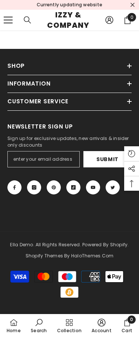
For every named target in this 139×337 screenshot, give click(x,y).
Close (132, 5)
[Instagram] (34, 187)
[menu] (8, 20)
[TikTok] (73, 187)
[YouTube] (93, 187)
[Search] (27, 20)
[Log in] (109, 20)
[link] (38, 326)
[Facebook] (14, 187)
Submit (107, 159)
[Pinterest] (54, 187)
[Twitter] (113, 187)
